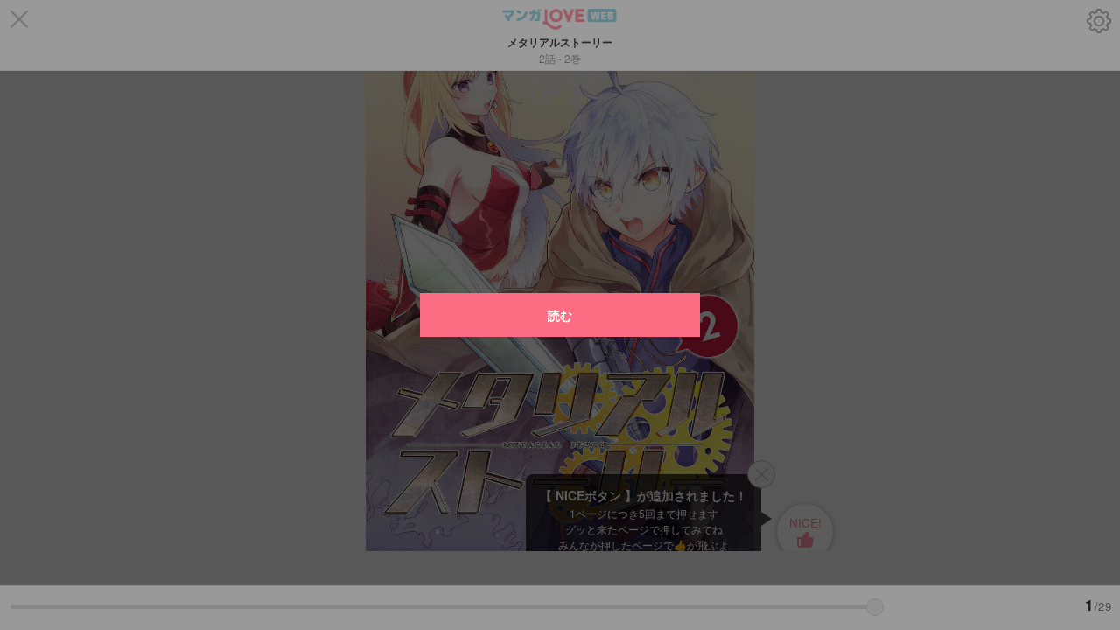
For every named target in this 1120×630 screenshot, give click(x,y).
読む (560, 315)
